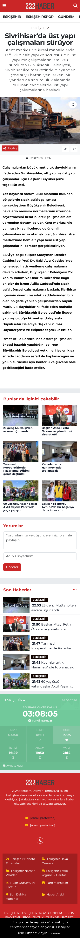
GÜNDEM (66, 17)
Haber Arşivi (55, 894)
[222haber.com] (39, 6)
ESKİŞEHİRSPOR (39, 17)
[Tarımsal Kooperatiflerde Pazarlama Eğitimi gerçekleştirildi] (20, 451)
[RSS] (40, 840)
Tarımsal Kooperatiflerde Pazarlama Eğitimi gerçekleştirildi (16, 469)
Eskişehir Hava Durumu (55, 861)
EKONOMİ (12, 917)
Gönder (12, 567)
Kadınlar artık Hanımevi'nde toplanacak (52, 468)
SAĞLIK (38, 917)
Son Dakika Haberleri (16, 896)
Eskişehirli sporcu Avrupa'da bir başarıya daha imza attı (58, 507)
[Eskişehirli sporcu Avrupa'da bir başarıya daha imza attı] (59, 491)
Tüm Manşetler (57, 883)
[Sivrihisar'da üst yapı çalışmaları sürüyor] (40, 120)
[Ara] (75, 6)
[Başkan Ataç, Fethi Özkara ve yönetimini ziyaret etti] (59, 415)
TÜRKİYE (52, 917)
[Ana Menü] (4, 6)
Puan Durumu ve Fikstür (21, 885)
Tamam (55, 933)
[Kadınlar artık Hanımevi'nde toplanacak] (59, 451)
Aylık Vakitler (14, 765)
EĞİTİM (69, 913)
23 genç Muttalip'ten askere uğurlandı (18, 429)
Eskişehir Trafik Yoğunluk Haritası (55, 873)
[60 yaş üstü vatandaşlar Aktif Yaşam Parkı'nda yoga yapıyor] (20, 491)
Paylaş (12, 148)
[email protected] (42, 818)
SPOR (26, 917)
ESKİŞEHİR (12, 17)
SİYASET (67, 917)
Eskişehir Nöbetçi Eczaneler (21, 861)
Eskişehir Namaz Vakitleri (20, 873)
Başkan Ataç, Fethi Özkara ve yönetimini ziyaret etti (57, 431)
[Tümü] (75, 590)
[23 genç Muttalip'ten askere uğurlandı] (20, 415)
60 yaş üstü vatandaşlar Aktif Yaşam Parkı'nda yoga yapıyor (20, 507)
